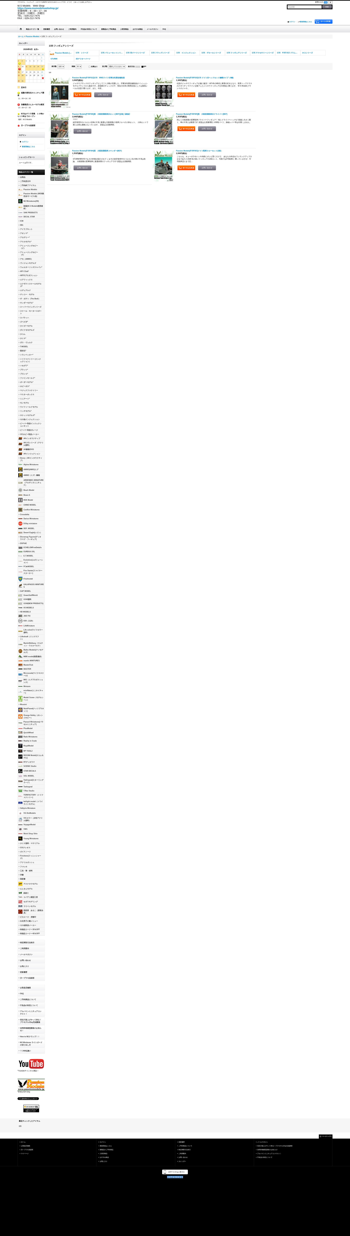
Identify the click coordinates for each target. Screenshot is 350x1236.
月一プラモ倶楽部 (27, 978)
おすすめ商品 (104, 1157)
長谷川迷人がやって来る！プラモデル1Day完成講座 (30, 1021)
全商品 (22, 177)
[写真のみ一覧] (138, 66)
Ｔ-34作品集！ (25, 1051)
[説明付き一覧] (145, 66)
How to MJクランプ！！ (30, 1037)
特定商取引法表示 (27, 943)
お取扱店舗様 (25, 988)
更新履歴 (23, 972)
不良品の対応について (29, 1005)
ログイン (292, 21)
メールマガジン (26, 954)
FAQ (22, 994)
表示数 (54, 66)
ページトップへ (327, 1136)
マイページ (25, 1153)
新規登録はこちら (306, 21)
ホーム (23, 1142)
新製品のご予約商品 (106, 1149)
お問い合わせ (25, 960)
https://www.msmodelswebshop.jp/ (38, 8)
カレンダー (182, 1161)
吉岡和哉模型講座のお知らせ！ (30, 1029)
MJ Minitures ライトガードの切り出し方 (31, 1043)
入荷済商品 (103, 1153)
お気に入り (24, 966)
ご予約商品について (28, 999)
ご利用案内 (24, 948)
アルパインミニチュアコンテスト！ (30, 1012)
